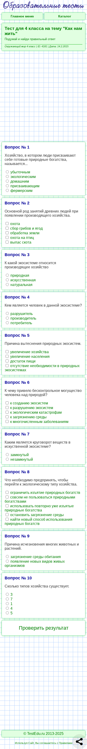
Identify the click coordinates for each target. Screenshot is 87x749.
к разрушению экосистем (31, 408)
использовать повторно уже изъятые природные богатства (39, 508)
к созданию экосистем (28, 403)
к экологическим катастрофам (35, 412)
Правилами (65, 743)
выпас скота (20, 242)
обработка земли (24, 233)
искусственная (23, 280)
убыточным (20, 172)
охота (14, 224)
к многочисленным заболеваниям (38, 422)
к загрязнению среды (28, 417)
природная (19, 275)
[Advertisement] (43, 96)
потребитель (21, 323)
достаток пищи (22, 361)
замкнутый (19, 455)
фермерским (21, 191)
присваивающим (24, 186)
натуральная (21, 285)
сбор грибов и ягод (26, 228)
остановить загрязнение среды (36, 515)
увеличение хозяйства (29, 352)
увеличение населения (29, 357)
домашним (19, 181)
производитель (23, 318)
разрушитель (21, 314)
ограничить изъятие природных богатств (44, 493)
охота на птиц (21, 238)
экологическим (23, 177)
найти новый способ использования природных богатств (38, 521)
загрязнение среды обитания (35, 557)
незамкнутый (21, 459)
